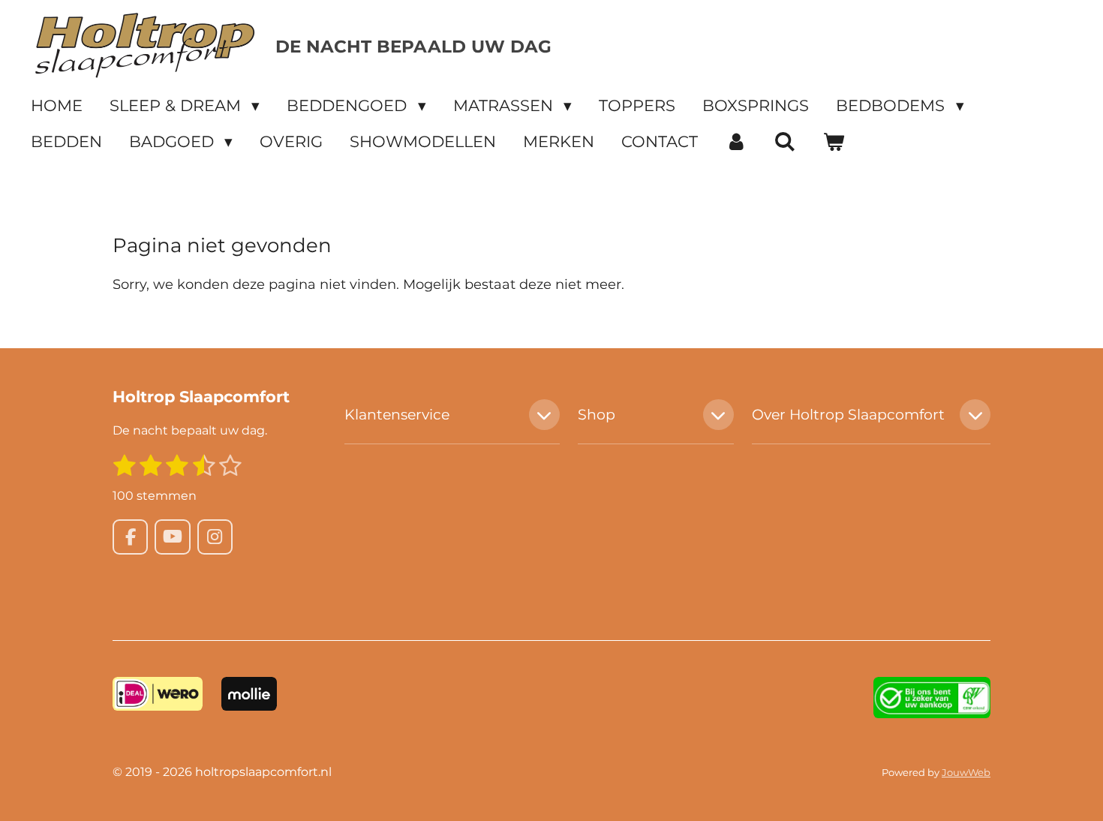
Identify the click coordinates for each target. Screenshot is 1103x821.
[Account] (735, 141)
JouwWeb (966, 772)
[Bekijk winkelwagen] (834, 141)
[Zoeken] (785, 141)
